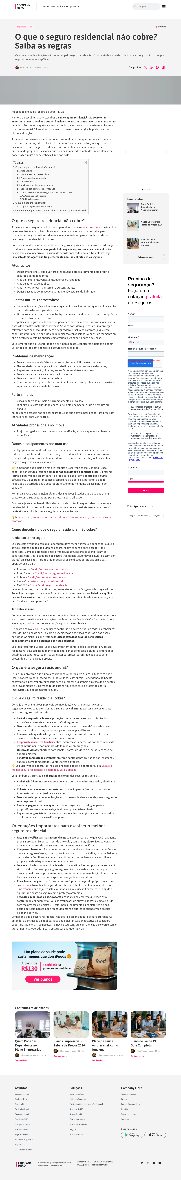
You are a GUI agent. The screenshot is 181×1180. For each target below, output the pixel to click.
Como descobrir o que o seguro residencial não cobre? (47, 192)
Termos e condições (129, 1114)
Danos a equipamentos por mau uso (38, 189)
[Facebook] (153, 1163)
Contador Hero (21, 1099)
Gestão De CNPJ (21, 1119)
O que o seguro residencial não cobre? (35, 167)
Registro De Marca (22, 1135)
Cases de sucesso (22, 1094)
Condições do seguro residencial (50, 569)
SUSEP (36, 628)
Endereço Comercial (78, 1099)
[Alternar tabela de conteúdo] (83, 162)
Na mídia (124, 1109)
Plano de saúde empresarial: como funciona (149, 242)
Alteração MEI (76, 1114)
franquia (28, 889)
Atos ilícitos (26, 171)
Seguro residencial (24, 27)
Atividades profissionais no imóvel (37, 185)
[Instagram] (148, 1163)
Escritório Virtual (22, 1109)
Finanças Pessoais (22, 1114)
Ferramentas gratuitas (24, 1140)
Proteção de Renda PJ (79, 1124)
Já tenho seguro (32, 199)
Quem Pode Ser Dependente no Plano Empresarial (149, 207)
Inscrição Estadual (22, 1124)
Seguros (157, 515)
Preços (124, 1099)
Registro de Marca (77, 1119)
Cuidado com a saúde (23, 1150)
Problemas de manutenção (33, 178)
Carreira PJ (19, 1104)
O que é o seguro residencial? (30, 202)
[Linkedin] (142, 1163)
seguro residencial (92, 227)
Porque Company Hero (130, 1104)
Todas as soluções (128, 1094)
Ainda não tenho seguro (35, 196)
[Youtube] (159, 1163)
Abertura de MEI (76, 1109)
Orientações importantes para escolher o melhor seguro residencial (50, 210)
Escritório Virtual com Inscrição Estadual (86, 1104)
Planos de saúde (76, 1135)
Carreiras (125, 1119)
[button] (145, 67)
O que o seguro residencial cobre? (37, 206)
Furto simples (27, 181)
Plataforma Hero (22, 1129)
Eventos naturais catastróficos (35, 174)
